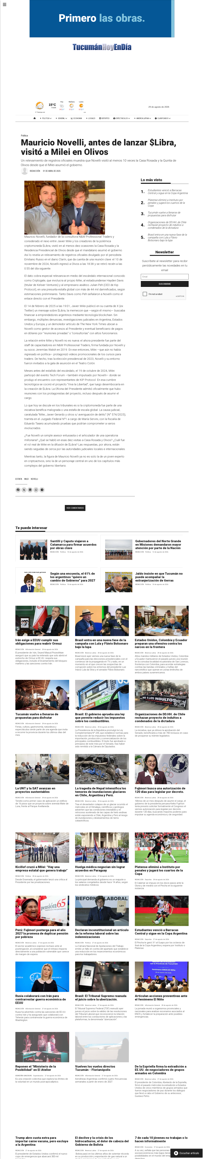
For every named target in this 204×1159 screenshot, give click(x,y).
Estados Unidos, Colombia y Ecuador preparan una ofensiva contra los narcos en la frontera (161, 643)
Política (24, 135)
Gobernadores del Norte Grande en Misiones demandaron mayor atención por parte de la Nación (158, 544)
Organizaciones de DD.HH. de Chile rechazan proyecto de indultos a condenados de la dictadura (160, 717)
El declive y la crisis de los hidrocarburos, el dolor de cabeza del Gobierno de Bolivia (102, 1141)
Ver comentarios (75, 508)
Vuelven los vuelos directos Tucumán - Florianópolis (95, 1068)
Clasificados (163, 118)
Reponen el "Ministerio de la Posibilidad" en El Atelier (35, 1068)
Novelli (34, 479)
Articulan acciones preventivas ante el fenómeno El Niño (161, 997)
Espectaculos (121, 118)
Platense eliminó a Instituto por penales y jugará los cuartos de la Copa (159, 870)
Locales (91, 118)
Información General (32, 649)
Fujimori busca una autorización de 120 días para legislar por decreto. (160, 790)
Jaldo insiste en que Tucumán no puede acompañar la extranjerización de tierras (159, 577)
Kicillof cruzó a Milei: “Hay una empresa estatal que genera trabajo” (41, 868)
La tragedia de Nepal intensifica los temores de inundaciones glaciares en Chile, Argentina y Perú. (100, 792)
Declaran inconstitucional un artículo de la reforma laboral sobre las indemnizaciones (102, 933)
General (61, 118)
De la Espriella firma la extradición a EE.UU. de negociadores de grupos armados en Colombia (160, 1070)
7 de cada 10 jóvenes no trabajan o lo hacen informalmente (161, 1139)
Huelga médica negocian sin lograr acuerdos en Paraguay (100, 868)
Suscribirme (165, 284)
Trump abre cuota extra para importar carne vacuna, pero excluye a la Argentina (41, 1141)
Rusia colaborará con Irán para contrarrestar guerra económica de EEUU (40, 999)
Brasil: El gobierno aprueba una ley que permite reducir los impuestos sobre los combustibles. (100, 717)
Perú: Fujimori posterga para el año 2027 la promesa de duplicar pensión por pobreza (41, 933)
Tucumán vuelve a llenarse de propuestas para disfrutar (36, 715)
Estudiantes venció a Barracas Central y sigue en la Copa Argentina (161, 931)
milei (26, 479)
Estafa (18, 479)
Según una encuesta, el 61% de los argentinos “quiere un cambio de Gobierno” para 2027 (72, 577)
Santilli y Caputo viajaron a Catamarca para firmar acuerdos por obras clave (73, 544)
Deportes (105, 118)
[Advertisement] (102, 76)
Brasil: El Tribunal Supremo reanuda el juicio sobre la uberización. (100, 997)
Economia (77, 118)
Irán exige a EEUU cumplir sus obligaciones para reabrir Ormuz (38, 641)
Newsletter (164, 252)
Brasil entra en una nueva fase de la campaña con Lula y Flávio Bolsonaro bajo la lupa (101, 643)
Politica (46, 118)
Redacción (35, 171)
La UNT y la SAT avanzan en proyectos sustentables (35, 790)
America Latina (142, 118)
